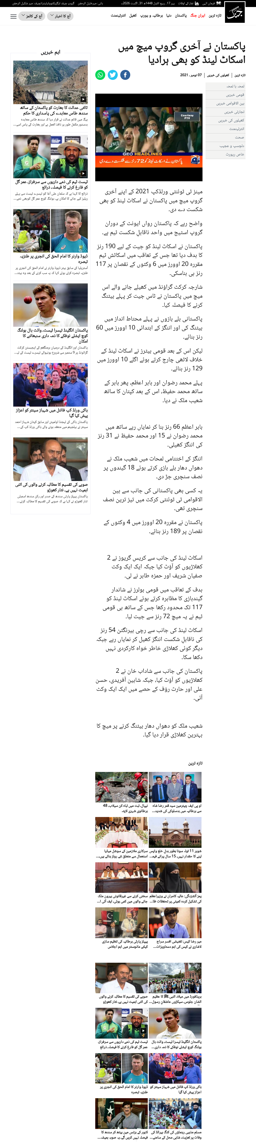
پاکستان (181, 15)
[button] (110, 177)
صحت (239, 137)
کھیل (133, 15)
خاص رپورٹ (235, 154)
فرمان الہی (208, 3)
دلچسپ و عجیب (232, 146)
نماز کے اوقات (186, 3)
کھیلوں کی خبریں (218, 75)
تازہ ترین (215, 15)
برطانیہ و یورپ (151, 15)
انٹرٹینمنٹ (118, 15)
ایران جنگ (197, 15)
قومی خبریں (235, 95)
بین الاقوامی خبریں (230, 103)
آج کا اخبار (62, 16)
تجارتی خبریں (234, 112)
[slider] (148, 177)
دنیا (169, 15)
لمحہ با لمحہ (235, 86)
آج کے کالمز (33, 16)
